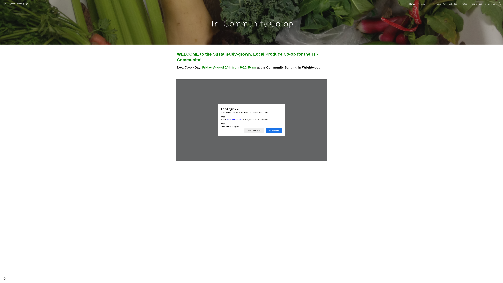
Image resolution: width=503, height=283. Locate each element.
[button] (500, 4)
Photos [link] (464, 3)
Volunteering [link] (476, 3)
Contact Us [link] (490, 3)
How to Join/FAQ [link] (438, 3)
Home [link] (412, 3)
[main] (251, 22)
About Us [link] (422, 3)
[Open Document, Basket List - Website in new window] (322, 82)
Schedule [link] (453, 3)
